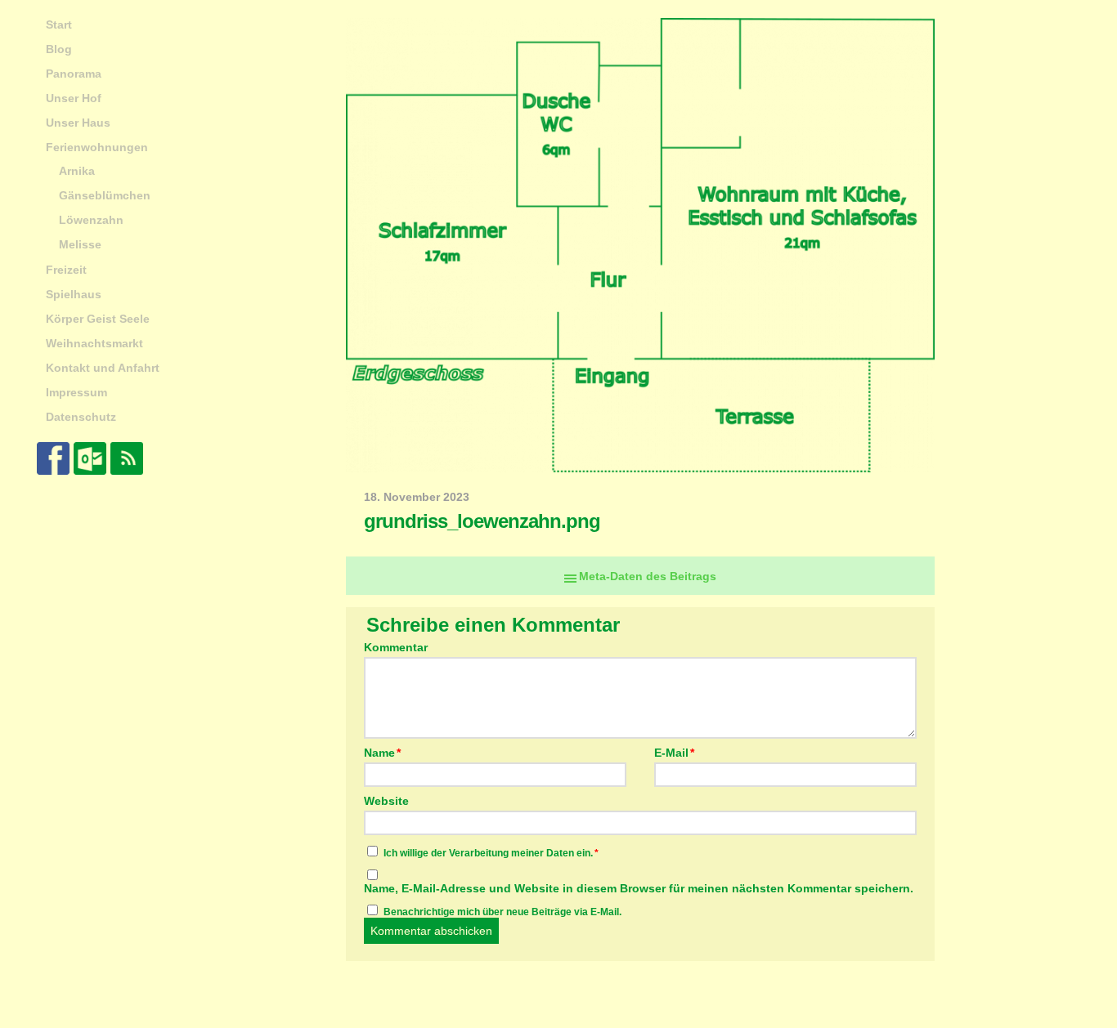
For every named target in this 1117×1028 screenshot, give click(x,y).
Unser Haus (78, 122)
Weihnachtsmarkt (94, 343)
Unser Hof (73, 98)
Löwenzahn (91, 220)
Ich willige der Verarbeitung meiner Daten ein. (491, 853)
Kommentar (396, 647)
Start (59, 24)
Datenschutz (81, 416)
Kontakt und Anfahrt (102, 367)
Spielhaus (73, 294)
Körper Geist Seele (98, 318)
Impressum (76, 392)
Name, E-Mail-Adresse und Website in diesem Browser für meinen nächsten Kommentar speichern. (638, 888)
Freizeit (66, 269)
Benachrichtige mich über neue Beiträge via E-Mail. (502, 912)
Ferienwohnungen (97, 147)
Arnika (77, 171)
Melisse (80, 244)
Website (386, 800)
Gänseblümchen (104, 195)
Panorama (73, 73)
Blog (59, 49)
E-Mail (674, 752)
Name (382, 752)
